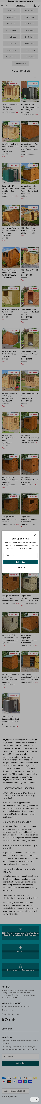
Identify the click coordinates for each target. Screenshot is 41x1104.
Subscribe (20, 562)
